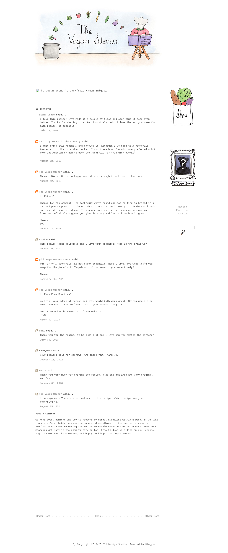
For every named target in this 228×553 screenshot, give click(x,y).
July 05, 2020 (49, 339)
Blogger (150, 544)
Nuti (42, 330)
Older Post (152, 516)
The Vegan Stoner (50, 172)
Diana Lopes (47, 114)
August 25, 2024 (50, 406)
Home (98, 516)
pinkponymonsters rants (54, 259)
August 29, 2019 (50, 248)
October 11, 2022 (51, 359)
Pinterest (182, 210)
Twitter (183, 213)
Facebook (182, 206)
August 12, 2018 (50, 161)
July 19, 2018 (49, 130)
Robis (42, 370)
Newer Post (43, 516)
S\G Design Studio (115, 544)
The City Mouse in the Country (59, 141)
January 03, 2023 (51, 383)
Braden (43, 239)
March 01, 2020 (50, 319)
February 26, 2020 (52, 279)
